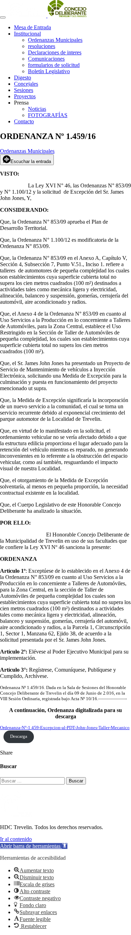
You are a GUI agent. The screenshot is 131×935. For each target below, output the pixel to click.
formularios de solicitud (54, 65)
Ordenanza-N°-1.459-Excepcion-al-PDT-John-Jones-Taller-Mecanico (65, 727)
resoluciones (41, 46)
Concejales (26, 84)
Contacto (24, 121)
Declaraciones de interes (54, 52)
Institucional (27, 34)
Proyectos (25, 96)
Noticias (37, 109)
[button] (33, 846)
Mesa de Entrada (32, 27)
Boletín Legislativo (49, 71)
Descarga (18, 736)
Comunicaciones (46, 59)
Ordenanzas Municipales (55, 40)
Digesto (22, 77)
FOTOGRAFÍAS (47, 115)
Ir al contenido (16, 839)
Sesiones (23, 90)
